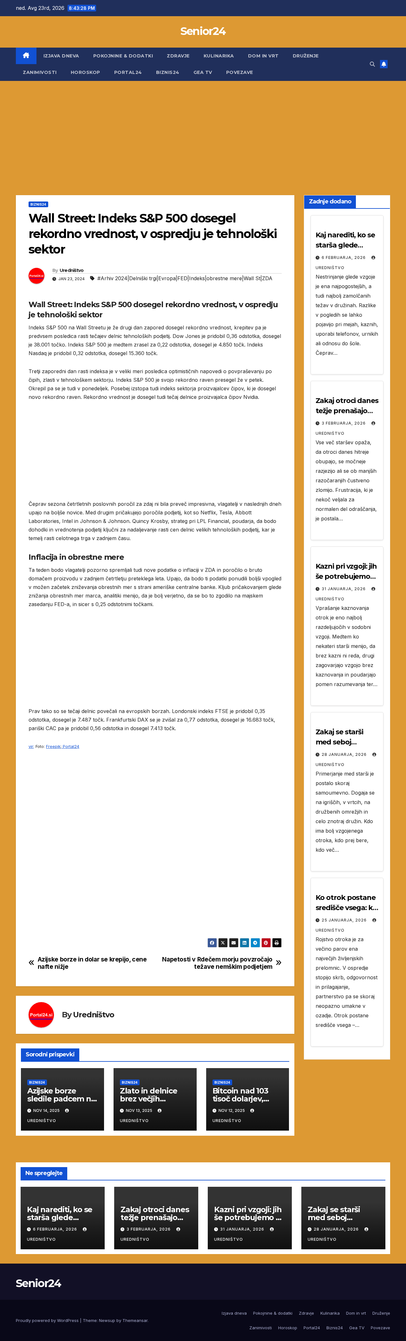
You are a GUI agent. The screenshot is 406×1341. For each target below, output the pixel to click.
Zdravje (178, 56)
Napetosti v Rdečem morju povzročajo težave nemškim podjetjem (217, 963)
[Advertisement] (203, 128)
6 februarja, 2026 (344, 257)
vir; (31, 746)
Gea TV (202, 72)
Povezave (239, 72)
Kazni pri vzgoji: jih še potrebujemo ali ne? (346, 576)
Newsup (107, 1320)
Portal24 (128, 72)
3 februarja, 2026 (344, 423)
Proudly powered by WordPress (48, 1320)
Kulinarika (219, 56)
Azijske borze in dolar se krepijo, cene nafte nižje (92, 963)
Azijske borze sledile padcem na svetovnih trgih (61, 1098)
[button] (372, 64)
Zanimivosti (40, 72)
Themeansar (134, 1320)
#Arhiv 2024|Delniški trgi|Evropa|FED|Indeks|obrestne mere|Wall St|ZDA (184, 278)
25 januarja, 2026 (345, 920)
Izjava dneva (61, 56)
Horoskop (85, 72)
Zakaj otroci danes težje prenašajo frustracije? (347, 410)
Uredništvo (72, 270)
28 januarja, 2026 (345, 754)
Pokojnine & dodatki (123, 56)
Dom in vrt (263, 56)
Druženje (306, 56)
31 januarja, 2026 (344, 588)
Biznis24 (168, 72)
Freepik (53, 746)
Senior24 (203, 31)
